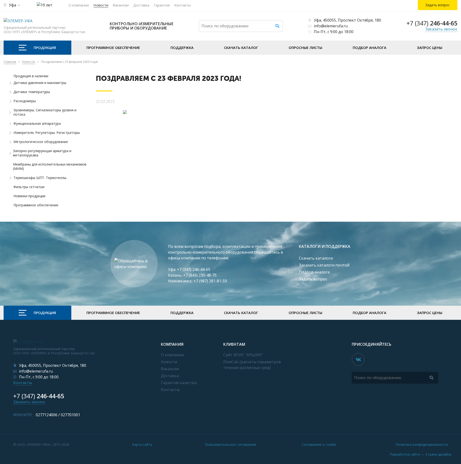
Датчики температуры (31, 92)
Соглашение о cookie (319, 444)
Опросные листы (305, 47)
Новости (100, 5)
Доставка (141, 5)
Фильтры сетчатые (29, 187)
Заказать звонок (441, 29)
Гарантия (162, 5)
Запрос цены (429, 47)
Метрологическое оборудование (40, 142)
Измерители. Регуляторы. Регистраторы (46, 133)
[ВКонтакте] (358, 359)
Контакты (182, 5)
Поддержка (182, 47)
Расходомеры (24, 101)
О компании (78, 5)
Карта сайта (142, 444)
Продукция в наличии (30, 76)
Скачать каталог (241, 47)
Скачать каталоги (316, 258)
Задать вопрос (313, 279)
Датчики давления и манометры (39, 83)
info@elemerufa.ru (331, 26)
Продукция (45, 47)
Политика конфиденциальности (422, 444)
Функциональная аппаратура (37, 123)
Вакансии (121, 5)
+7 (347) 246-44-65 (193, 269)
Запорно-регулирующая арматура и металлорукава (42, 153)
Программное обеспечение (113, 47)
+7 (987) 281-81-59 (210, 281)
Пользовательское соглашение (230, 444)
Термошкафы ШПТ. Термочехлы (39, 178)
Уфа (12, 5)
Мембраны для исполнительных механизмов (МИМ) (49, 166)
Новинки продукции (29, 196)
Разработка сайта (420, 454)
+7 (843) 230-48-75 (200, 275)
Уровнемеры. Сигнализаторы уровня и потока (44, 112)
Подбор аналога (369, 47)
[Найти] (277, 26)
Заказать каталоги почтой (324, 265)
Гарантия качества (179, 382)
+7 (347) (431, 23)
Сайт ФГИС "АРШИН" (243, 354)
